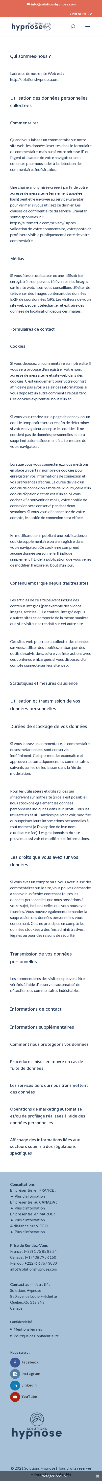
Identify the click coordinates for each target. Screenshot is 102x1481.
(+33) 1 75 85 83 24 (40, 1251)
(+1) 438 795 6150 (40, 1257)
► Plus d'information (27, 1196)
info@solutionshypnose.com (33, 1269)
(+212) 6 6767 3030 (40, 1263)
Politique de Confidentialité (36, 1336)
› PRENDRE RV (81, 14)
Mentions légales (28, 1329)
